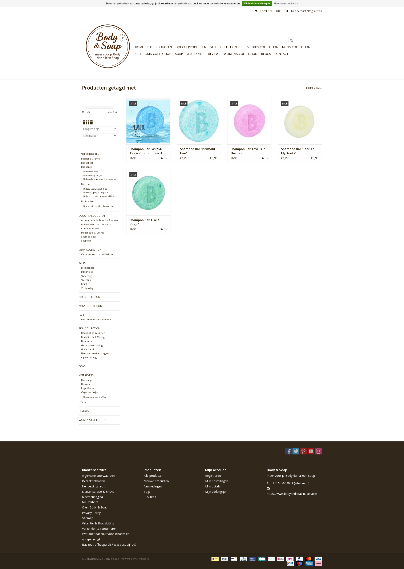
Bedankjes (87, 271)
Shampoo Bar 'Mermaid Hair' (197, 151)
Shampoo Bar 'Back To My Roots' (297, 151)
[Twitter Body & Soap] (295, 451)
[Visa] (317, 558)
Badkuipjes (87, 380)
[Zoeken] (291, 40)
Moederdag (87, 267)
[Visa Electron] (290, 563)
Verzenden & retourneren (99, 529)
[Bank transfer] (224, 558)
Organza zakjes (89, 392)
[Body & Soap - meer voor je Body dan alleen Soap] (108, 47)
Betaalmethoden (93, 481)
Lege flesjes (87, 388)
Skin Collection (158, 54)
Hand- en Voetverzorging (95, 353)
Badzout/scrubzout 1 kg (95, 188)
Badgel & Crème (90, 158)
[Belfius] (280, 558)
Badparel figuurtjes (92, 175)
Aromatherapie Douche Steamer (99, 220)
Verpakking (195, 54)
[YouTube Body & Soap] (311, 451)
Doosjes (85, 383)
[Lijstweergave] (90, 122)
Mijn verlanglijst (215, 492)
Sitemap (87, 518)
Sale (138, 54)
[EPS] (289, 558)
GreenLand (87, 349)
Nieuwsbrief (90, 502)
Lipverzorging (89, 357)
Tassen (84, 402)
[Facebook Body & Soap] (288, 451)
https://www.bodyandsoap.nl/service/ (292, 494)
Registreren (213, 476)
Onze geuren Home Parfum (97, 254)
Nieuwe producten (156, 481)
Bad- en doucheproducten (96, 319)
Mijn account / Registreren (306, 11)
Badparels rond (90, 171)
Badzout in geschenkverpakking (99, 196)
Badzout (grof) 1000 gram (95, 192)
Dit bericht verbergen (257, 3)
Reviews (214, 54)
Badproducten (159, 47)
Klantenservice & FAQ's (98, 492)
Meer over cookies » (286, 3)
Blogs (266, 54)
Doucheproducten (190, 47)
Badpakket (87, 162)
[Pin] (252, 558)
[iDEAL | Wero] (214, 558)
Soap (179, 54)
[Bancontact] (233, 558)
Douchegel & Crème (92, 232)
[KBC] (242, 558)
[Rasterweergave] (85, 122)
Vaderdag (86, 275)
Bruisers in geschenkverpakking (99, 206)
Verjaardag (87, 288)
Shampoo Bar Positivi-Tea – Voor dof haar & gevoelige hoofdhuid (146, 151)
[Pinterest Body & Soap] (303, 451)
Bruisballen (87, 201)
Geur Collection (223, 47)
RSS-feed (150, 497)
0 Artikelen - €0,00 (270, 11)
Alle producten (153, 476)
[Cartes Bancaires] (261, 558)
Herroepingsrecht (94, 486)
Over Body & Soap (95, 507)
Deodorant (87, 341)
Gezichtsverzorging (92, 345)
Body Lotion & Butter (93, 332)
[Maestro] (299, 563)
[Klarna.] (318, 563)
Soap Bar (86, 240)
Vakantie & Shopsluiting (98, 523)
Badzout (85, 184)
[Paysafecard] (270, 558)
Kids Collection (265, 47)
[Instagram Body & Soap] (318, 451)
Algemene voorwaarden (98, 476)
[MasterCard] (308, 558)
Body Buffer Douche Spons (96, 224)
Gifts (245, 47)
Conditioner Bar (90, 228)
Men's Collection (296, 47)
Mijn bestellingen (216, 481)
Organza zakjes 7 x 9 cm (95, 397)
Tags (319, 88)
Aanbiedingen (153, 486)
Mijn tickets (213, 486)
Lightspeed (143, 559)
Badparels (86, 166)
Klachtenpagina (92, 497)
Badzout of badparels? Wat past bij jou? (109, 545)
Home (139, 47)
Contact (281, 54)
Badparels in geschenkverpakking (99, 179)
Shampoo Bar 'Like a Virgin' (144, 222)
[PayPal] (299, 558)
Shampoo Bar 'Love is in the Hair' (248, 151)
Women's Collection (240, 54)
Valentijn (86, 279)
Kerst (84, 283)
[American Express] (309, 563)
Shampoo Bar (88, 236)
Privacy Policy (91, 513)
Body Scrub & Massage (93, 337)
